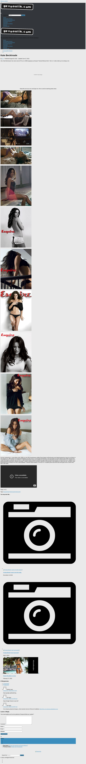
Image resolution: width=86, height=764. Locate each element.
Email (2, 728)
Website (2, 731)
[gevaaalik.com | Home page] (43, 7)
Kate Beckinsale (11, 491)
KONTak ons (6, 26)
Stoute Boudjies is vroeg (9, 675)
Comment (3, 724)
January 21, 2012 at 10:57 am (10, 706)
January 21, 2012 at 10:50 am (10, 698)
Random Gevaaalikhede (9, 20)
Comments (6, 683)
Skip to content (4, 1)
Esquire (5, 491)
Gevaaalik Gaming (7, 21)
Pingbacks (6, 684)
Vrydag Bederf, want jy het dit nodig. (12, 572)
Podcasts (5, 22)
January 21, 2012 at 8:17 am (10, 690)
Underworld (17, 491)
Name (2, 726)
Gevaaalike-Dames (7, 50)
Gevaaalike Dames (7, 18)
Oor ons (5, 24)
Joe (3, 58)
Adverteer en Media (8, 23)
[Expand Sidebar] (1, 736)
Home (4, 17)
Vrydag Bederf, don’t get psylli (11, 652)
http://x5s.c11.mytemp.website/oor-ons (49, 709)
